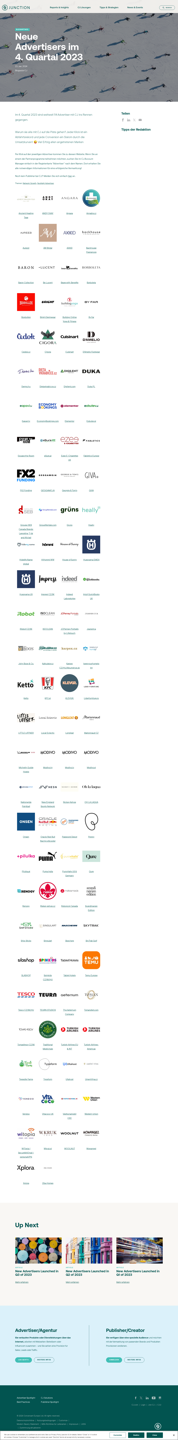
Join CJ (151, 1405)
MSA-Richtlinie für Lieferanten (54, 1424)
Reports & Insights (59, 8)
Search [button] (169, 7)
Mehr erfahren (21, 1282)
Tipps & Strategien (109, 8)
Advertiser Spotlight (26, 1397)
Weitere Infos (44, 1360)
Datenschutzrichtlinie (25, 1420)
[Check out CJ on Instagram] (160, 1398)
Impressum (73, 1424)
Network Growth (29, 183)
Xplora (26, 1183)
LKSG (83, 1424)
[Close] (174, 1435)
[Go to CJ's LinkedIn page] (147, 1398)
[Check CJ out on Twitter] (141, 1398)
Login (143, 1405)
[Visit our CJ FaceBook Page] (135, 1398)
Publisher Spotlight (50, 1402)
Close (154, 1435)
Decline (136, 1435)
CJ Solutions (47, 1397)
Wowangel (91, 1148)
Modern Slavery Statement (28, 1424)
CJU (159, 1405)
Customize (63, 1420)
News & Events (135, 8)
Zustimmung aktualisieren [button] (30, 1427)
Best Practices (23, 1402)
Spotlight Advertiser (45, 183)
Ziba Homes (47, 1183)
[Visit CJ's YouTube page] (154, 1398)
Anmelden (114, 1360)
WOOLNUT (69, 1148)
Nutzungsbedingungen (46, 1420)
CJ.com (135, 1405)
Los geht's (23, 1360)
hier (70, 175)
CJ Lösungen (84, 8)
